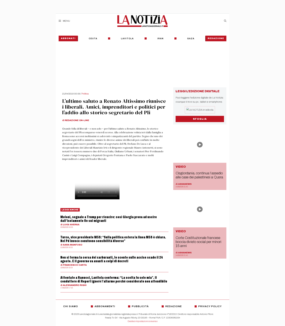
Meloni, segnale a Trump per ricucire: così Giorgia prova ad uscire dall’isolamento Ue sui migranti (108, 219)
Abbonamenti (105, 306)
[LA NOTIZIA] (142, 21)
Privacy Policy (210, 306)
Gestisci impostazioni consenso (143, 321)
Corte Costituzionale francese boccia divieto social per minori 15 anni (198, 242)
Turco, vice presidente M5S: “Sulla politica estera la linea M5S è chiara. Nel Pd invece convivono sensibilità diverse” (113, 239)
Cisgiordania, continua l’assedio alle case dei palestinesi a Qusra (199, 175)
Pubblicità (140, 306)
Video (181, 166)
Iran (160, 38)
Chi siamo (70, 306)
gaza (190, 38)
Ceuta (93, 38)
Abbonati (68, 38)
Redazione (216, 38)
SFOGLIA (200, 119)
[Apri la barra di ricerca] (225, 21)
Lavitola (127, 38)
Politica (85, 94)
